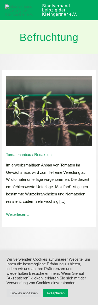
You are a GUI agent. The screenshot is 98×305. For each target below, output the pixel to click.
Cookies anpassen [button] (24, 293)
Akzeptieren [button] (56, 293)
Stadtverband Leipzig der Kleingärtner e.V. (59, 10)
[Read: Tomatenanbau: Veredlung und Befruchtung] (49, 110)
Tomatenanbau (18, 154)
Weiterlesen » (17, 214)
